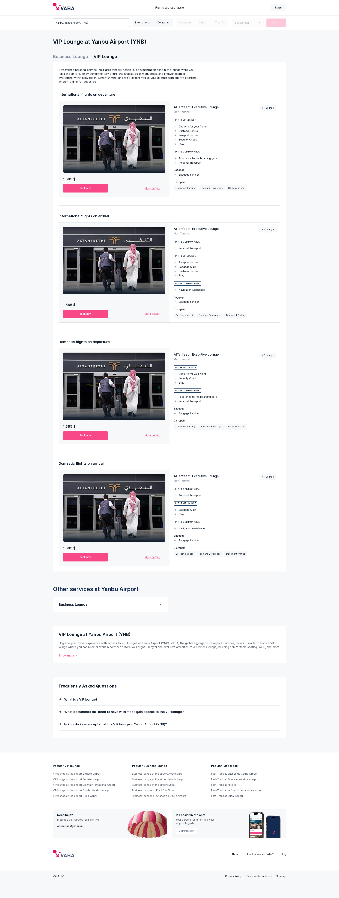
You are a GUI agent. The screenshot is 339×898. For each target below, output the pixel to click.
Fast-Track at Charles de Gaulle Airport (234, 773)
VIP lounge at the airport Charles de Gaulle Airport (82, 790)
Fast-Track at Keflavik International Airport (236, 790)
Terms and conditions (259, 876)
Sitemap (281, 876)
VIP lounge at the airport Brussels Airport (77, 773)
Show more (67, 655)
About (235, 854)
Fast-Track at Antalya (223, 784)
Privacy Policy (233, 876)
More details (152, 188)
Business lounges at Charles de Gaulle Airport (159, 796)
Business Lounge (70, 56)
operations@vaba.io (70, 826)
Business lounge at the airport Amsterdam (157, 773)
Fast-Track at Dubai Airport (227, 796)
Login (278, 7)
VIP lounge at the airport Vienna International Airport (84, 784)
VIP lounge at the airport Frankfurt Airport (77, 779)
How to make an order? (260, 854)
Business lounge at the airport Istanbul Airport (159, 779)
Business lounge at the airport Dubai (153, 784)
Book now (85, 188)
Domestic (163, 22)
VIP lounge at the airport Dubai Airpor (75, 796)
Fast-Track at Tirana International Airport (235, 779)
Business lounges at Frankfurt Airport (154, 790)
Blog (283, 854)
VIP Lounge (105, 56)
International (142, 22)
